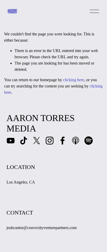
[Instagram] (49, 140)
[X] (36, 140)
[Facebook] (62, 140)
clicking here (73, 80)
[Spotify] (88, 140)
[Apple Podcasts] (75, 140)
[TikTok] (23, 140)
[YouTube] (10, 140)
